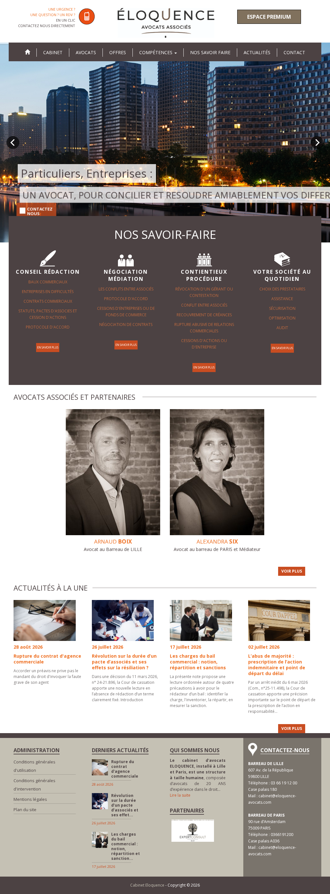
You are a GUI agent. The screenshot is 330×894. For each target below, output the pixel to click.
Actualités (257, 52)
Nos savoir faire (210, 52)
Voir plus (291, 571)
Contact (294, 52)
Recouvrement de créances (204, 315)
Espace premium (269, 16)
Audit (282, 327)
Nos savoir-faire (165, 234)
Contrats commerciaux (48, 301)
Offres (117, 52)
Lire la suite (180, 795)
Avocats (86, 52)
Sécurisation (282, 308)
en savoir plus (47, 347)
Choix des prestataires (282, 289)
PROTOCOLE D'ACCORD (48, 327)
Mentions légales (30, 799)
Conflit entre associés (204, 305)
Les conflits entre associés (126, 289)
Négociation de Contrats (125, 324)
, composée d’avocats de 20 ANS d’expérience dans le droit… (198, 775)
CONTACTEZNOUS (38, 211)
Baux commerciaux (47, 282)
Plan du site (25, 809)
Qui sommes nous (194, 750)
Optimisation (282, 318)
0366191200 (282, 834)
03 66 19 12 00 (284, 783)
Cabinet (53, 52)
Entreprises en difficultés (47, 291)
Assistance (282, 298)
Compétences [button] (156, 52)
